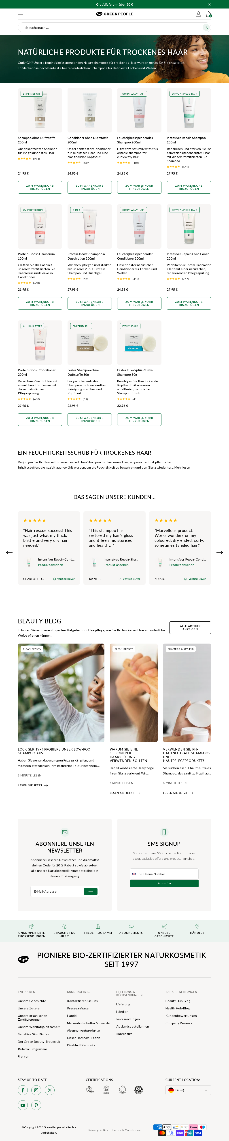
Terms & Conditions (126, 1130)
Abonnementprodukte (83, 1030)
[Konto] (198, 14)
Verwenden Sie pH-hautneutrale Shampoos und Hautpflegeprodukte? (186, 755)
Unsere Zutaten (29, 1008)
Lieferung (123, 1004)
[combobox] (136, 874)
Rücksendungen (128, 1019)
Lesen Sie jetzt (30, 785)
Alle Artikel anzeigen (190, 628)
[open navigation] (20, 14)
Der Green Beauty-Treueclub (39, 1041)
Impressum (124, 1034)
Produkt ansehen (50, 565)
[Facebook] (23, 1091)
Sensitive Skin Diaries (33, 1034)
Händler (122, 1011)
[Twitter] (50, 1091)
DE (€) (180, 1090)
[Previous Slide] (9, 552)
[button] (209, 4)
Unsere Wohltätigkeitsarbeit (39, 1027)
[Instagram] (36, 1091)
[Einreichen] (91, 891)
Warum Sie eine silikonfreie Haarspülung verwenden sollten (128, 755)
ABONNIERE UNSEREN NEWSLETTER (65, 847)
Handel (72, 1015)
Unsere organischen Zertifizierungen (32, 1017)
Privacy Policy (98, 1130)
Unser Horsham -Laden (83, 1038)
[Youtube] (23, 1106)
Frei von (23, 1056)
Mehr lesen (182, 467)
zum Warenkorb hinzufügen (40, 187)
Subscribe (164, 883)
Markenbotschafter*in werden (89, 1023)
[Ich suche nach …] (206, 27)
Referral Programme (32, 1049)
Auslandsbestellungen (132, 1026)
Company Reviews (178, 1023)
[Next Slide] (220, 552)
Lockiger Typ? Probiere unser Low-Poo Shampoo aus (54, 751)
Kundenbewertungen (181, 1015)
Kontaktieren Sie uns (82, 1001)
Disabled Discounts (81, 1045)
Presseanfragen (78, 1008)
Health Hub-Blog (177, 1008)
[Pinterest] (36, 1106)
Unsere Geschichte (32, 1001)
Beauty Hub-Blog (177, 1001)
